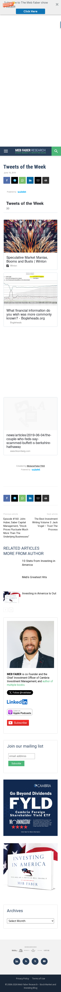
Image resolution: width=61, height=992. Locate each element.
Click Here (30, 11)
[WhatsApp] (22, 180)
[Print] (45, 180)
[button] (30, 7)
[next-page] (11, 610)
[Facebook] (6, 180)
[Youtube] (44, 961)
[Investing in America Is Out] (11, 597)
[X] (14, 180)
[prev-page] (5, 610)
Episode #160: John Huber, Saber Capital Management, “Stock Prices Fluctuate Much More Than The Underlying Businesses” (16, 527)
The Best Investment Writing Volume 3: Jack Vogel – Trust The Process (45, 524)
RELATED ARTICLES (21, 548)
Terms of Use (38, 978)
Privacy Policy (22, 978)
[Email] (38, 180)
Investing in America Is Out (39, 593)
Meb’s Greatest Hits (34, 577)
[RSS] (26, 961)
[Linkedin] (30, 180)
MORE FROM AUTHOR (23, 553)
